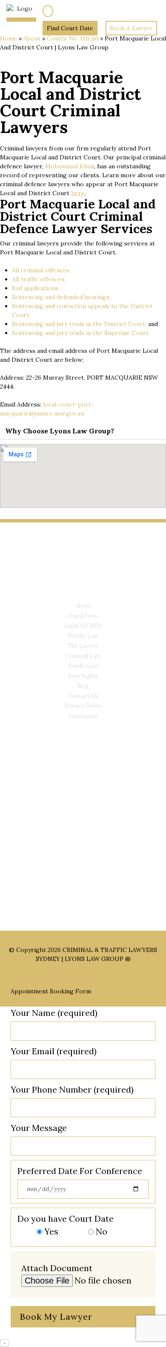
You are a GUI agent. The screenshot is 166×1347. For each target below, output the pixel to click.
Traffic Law (83, 636)
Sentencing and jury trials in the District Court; (79, 324)
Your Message (39, 1127)
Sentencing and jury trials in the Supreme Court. (81, 333)
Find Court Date (70, 28)
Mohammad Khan (69, 166)
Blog (83, 685)
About (31, 38)
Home (8, 38)
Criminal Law (83, 656)
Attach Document (56, 1268)
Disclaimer (83, 716)
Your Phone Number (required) (72, 1089)
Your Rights (83, 676)
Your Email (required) (54, 1051)
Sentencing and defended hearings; (61, 297)
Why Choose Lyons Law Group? (59, 431)
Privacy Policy (83, 706)
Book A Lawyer (131, 28)
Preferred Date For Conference (79, 1170)
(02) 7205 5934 (75, 10)
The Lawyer (83, 645)
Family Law (83, 665)
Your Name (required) (54, 1012)
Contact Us (83, 696)
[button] (83, 431)
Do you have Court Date (65, 1225)
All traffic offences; (39, 279)
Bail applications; (36, 288)
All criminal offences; (41, 270)
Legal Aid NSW (83, 625)
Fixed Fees (83, 616)
